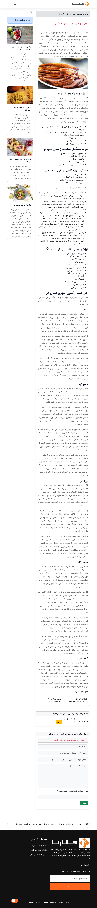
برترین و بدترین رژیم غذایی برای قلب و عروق (21, 48)
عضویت (70, 886)
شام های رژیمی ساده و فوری (21, 205)
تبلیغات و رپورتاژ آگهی (39, 850)
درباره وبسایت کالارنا (39, 845)
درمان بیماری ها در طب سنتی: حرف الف (21, 108)
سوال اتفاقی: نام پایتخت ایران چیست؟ (72, 791)
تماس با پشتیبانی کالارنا (38, 854)
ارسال (84, 803)
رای (58, 721)
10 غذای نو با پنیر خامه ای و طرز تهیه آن (20, 160)
